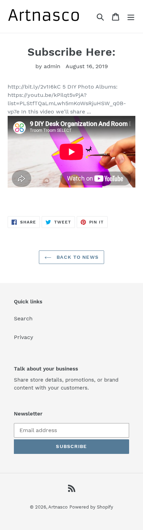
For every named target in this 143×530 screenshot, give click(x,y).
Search (23, 318)
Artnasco (58, 507)
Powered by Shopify (91, 507)
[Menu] (130, 16)
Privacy (23, 337)
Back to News (77, 257)
